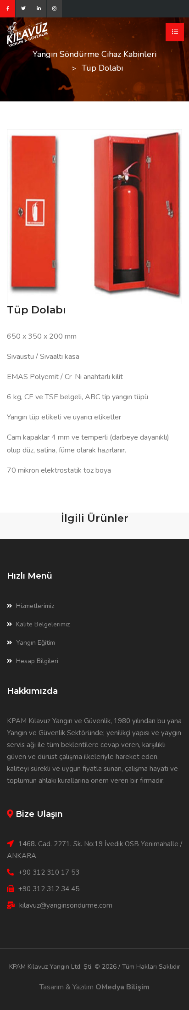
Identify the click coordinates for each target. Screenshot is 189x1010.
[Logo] (41, 34)
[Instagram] (54, 8)
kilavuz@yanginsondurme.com (65, 905)
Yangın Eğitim (35, 642)
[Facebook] (7, 8)
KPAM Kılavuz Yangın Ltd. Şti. (51, 966)
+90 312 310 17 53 (48, 872)
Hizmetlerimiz (35, 606)
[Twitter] (23, 8)
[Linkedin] (38, 8)
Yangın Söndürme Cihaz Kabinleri (94, 54)
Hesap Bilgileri (37, 661)
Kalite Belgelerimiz (43, 624)
